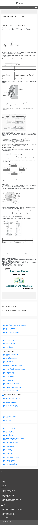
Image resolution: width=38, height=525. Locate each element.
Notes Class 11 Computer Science (7, 314)
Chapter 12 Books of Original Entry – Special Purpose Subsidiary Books (14, 369)
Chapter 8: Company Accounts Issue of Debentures (11, 332)
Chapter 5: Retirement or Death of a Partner (10, 328)
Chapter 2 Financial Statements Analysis (9, 416)
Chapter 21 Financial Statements (8, 456)
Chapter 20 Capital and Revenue (8, 380)
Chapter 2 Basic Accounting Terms (8, 355)
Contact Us (3, 482)
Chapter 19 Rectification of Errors (8, 379)
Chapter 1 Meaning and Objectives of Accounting (10, 354)
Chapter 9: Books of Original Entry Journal (8, 500)
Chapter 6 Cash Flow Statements (8, 347)
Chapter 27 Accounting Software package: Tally (10, 390)
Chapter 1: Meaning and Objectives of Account (8, 490)
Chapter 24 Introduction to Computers (9, 460)
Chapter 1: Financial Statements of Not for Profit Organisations (13, 322)
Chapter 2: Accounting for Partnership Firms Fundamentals (12, 324)
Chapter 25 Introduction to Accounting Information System (12, 387)
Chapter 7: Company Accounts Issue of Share (10, 331)
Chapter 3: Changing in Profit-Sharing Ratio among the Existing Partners (14, 325)
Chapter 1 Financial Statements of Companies (10, 340)
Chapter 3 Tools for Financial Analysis (9, 343)
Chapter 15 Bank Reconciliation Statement (9, 373)
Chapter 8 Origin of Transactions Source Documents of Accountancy (13, 438)
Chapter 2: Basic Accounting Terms (7, 491)
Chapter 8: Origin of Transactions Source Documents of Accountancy (12, 499)
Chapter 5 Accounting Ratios (7, 346)
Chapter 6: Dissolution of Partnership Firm (9, 329)
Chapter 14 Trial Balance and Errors (8, 372)
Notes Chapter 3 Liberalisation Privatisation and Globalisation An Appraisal (14, 310)
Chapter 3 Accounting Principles (8, 357)
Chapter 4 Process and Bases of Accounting (10, 358)
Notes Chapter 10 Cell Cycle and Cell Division (9, 306)
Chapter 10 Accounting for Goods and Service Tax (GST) (12, 366)
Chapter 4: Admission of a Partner (8, 401)
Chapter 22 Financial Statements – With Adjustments (11, 383)
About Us (3, 481)
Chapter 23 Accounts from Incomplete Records (10, 384)
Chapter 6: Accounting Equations (6, 496)
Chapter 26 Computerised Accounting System (10, 388)
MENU (19, 7)
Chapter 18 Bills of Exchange (7, 377)
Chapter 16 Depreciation (7, 449)
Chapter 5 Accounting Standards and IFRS (9, 359)
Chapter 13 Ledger (6, 445)
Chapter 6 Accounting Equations (8, 361)
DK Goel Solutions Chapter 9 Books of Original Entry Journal (12, 365)
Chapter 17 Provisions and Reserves (8, 376)
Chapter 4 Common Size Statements (8, 344)
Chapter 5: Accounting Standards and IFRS (8, 495)
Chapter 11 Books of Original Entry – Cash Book (10, 368)
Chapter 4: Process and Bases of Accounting (8, 494)
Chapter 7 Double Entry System (8, 362)
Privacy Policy (4, 485)
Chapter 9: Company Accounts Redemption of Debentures (12, 333)
